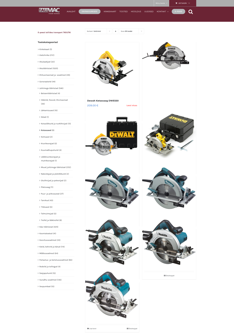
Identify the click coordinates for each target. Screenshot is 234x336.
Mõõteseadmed (46, 253)
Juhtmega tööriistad (48, 88)
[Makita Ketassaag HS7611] (112, 295)
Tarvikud (45, 200)
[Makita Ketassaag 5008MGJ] (169, 189)
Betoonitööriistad (49, 93)
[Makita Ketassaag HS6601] (112, 242)
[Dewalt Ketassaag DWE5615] (169, 55)
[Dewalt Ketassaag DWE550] (112, 69)
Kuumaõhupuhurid (49, 150)
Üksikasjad (170, 276)
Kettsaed (45, 137)
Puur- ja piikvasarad (50, 194)
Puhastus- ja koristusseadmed (53, 260)
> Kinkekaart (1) (45, 49)
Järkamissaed (47, 110)
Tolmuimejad (47, 213)
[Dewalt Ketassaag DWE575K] (112, 136)
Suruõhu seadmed (47, 280)
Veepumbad (45, 286)
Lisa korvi (92, 329)
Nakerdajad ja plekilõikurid (53, 174)
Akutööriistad (45, 68)
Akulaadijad (44, 62)
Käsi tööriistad (46, 227)
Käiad (43, 117)
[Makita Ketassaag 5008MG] (112, 189)
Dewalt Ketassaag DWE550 (103, 100)
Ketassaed (46, 130)
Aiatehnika (44, 55)
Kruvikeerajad (47, 143)
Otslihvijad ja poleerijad (52, 180)
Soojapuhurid (45, 273)
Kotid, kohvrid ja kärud (49, 246)
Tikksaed (45, 207)
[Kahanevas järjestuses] (115, 31)
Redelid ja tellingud (48, 266)
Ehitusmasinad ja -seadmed (52, 75)
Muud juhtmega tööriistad (53, 167)
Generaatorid (45, 81)
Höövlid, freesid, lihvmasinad (54, 100)
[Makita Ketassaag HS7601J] (169, 242)
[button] (190, 11)
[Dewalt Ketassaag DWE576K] (169, 136)
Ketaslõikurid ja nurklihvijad (54, 123)
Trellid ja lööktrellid (50, 220)
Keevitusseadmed (47, 240)
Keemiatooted (45, 233)
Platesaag (45, 187)
